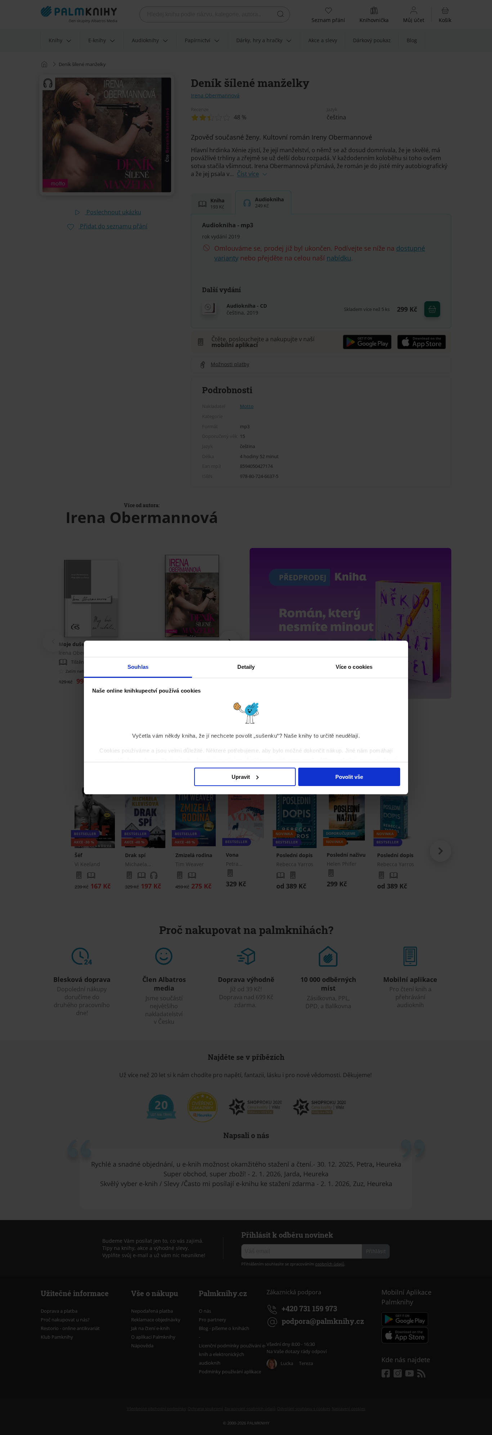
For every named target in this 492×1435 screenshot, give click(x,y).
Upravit (241, 777)
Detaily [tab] (246, 667)
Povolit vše (349, 777)
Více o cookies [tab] (354, 667)
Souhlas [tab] (138, 667)
